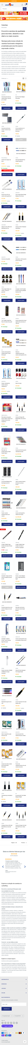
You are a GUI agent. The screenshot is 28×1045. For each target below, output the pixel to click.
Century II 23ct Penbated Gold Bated (21, 227)
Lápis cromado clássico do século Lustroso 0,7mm (20, 483)
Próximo (23, 842)
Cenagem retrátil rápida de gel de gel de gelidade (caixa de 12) (21, 290)
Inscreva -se (6, 1008)
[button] (3, 867)
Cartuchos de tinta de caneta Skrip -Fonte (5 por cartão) (6, 98)
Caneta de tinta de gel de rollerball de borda (21, 450)
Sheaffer (3, 94)
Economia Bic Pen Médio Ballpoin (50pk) (21, 796)
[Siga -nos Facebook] (2, 1023)
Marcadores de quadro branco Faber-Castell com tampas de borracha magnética (6, 419)
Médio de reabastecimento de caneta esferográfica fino (21, 353)
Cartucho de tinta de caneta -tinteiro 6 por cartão (6, 130)
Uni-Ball (17, 318)
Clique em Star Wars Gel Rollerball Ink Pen (6, 227)
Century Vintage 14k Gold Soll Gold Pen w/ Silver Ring (21, 827)
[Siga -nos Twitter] (5, 1023)
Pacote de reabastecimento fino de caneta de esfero (21, 765)
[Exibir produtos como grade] (23, 78)
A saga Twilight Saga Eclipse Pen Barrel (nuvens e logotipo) (20, 546)
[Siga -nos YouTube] (14, 1023)
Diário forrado (18, 383)
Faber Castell (4, 415)
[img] (14, 854)
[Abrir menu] (2, 4)
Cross (2, 126)
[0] (25, 5)
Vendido (21, 139)
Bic (16, 94)
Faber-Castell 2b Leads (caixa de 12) (6, 734)
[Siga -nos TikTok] (17, 1023)
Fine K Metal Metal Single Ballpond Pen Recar (21, 195)
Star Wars (3, 224)
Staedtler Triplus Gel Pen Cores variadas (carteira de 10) (6, 577)
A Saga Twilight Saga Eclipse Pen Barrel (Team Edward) (6, 546)
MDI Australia (4, 157)
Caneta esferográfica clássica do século (20, 513)
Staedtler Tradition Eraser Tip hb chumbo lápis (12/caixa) (6, 640)
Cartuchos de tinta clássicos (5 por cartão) (20, 734)
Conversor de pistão (5, 259)
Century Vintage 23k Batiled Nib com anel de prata (21, 418)
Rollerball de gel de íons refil (6, 702)
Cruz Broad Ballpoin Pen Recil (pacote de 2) (6, 482)
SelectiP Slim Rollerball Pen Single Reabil (20, 671)
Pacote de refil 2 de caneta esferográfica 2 (6, 195)
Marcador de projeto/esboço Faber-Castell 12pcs (6, 451)
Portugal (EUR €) (18, 1015)
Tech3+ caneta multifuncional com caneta (5, 514)
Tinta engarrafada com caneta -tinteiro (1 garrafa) (6, 290)
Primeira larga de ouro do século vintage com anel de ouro (6, 609)
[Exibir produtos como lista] (26, 78)
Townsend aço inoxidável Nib (6, 796)
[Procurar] (25, 8)
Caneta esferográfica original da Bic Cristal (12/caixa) (6, 353)
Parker (17, 574)
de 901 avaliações (14, 855)
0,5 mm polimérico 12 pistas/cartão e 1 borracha (20, 130)
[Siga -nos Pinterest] (11, 1023)
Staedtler (3, 574)
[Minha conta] (22, 4)
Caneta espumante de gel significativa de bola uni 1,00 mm (21, 322)
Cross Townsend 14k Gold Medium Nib (21, 702)
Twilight (3, 318)
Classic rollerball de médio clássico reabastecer (5, 385)
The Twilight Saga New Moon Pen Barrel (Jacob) (6, 321)
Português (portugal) (6, 1015)
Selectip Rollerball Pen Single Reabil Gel (20, 160)
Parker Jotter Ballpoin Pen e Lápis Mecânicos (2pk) (20, 577)
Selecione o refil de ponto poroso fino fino (21, 259)
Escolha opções (7, 108)
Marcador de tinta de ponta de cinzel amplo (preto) (20, 609)
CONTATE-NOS (14, 1)
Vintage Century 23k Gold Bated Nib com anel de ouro (6, 827)
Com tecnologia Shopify (5, 1041)
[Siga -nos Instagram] (8, 1023)
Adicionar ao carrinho (7, 174)
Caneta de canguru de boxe (6, 160)
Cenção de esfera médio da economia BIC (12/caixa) (6, 765)
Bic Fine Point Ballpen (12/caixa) (20, 97)
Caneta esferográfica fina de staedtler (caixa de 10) (21, 639)
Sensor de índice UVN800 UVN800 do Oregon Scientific (6, 672)
